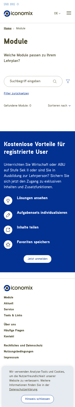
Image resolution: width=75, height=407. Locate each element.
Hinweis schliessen (37, 399)
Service (9, 309)
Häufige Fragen (14, 330)
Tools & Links (13, 315)
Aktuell (8, 303)
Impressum (11, 357)
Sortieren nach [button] (58, 105)
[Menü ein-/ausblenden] (67, 14)
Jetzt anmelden (38, 259)
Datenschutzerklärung (23, 389)
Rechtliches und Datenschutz (23, 345)
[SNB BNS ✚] (23, 4)
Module (8, 297)
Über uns (10, 324)
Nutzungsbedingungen (18, 351)
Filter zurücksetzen (16, 93)
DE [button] (56, 13)
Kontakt (9, 336)
